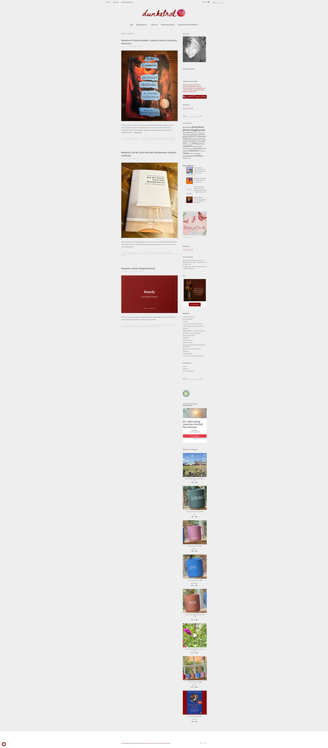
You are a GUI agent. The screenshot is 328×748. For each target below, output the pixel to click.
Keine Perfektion (134, 139)
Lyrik (142, 139)
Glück (204, 140)
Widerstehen (123, 255)
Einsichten (163, 325)
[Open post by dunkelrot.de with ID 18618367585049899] (195, 567)
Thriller (199, 156)
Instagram (203, 2)
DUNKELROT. (128, 743)
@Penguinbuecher (156, 138)
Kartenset (195, 146)
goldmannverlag (197, 142)
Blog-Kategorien (141, 25)
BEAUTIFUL (194, 136)
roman (186, 153)
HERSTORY (185, 328)
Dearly (159, 325)
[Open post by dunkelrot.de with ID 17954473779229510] (195, 532)
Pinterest (208, 2)
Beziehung (202, 136)
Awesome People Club (188, 317)
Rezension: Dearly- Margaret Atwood (138, 268)
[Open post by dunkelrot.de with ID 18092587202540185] (195, 635)
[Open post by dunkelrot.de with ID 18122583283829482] (195, 601)
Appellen (149, 252)
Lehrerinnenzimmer (188, 340)
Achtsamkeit (202, 132)
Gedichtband (128, 139)
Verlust (188, 158)
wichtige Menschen (188, 353)
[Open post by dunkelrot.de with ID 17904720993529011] (195, 703)
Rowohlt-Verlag (192, 153)
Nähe (200, 151)
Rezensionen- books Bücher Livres (132, 138)
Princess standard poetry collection (155, 139)
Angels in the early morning (189, 134)
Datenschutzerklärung (126, 2)
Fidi (131, 46)
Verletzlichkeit (172, 139)
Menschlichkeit (139, 326)
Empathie (168, 325)
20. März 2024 (124, 158)
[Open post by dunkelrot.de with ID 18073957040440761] (195, 465)
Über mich (154, 25)
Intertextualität (138, 253)
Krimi (196, 148)
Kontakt (108, 2)
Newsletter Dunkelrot (168, 25)
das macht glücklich (188, 319)
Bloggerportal (187, 138)
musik (144, 139)
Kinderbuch (186, 148)
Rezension (203, 151)
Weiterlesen (137, 132)
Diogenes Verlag (201, 138)
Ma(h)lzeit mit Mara (187, 342)
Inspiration (187, 146)
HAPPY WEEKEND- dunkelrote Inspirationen (193, 326)
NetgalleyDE (194, 150)
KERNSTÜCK (186, 338)
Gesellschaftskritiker (131, 253)
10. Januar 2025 (124, 46)
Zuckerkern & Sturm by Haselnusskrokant (193, 356)
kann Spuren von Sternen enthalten (192, 333)
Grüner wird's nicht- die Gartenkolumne (193, 324)
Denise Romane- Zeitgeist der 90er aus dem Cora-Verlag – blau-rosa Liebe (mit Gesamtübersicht (196, 171)
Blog (131, 25)
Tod (203, 156)
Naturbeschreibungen (147, 326)
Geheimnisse (199, 140)
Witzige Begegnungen (156, 326)
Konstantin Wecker (150, 253)
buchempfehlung (195, 138)
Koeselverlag (143, 253)
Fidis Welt (185, 321)
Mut (146, 139)
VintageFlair (186, 351)
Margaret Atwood (132, 326)
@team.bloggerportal (164, 138)
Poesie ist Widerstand (165, 253)
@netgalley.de (187, 127)
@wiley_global (196, 132)
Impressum (116, 2)
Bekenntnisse (169, 252)
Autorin (156, 325)
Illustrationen (202, 144)
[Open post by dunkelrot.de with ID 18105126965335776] (195, 498)
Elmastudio (167, 743)
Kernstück (200, 146)
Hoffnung (195, 144)
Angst (170, 138)
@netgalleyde (198, 127)
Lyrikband (126, 326)
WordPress (152, 743)
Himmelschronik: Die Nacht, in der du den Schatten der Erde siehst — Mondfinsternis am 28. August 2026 (196, 190)
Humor (122, 326)
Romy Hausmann (165, 139)
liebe (139, 139)
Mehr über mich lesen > (189, 69)
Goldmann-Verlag (188, 142)
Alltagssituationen (150, 325)
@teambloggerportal (188, 132)
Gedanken (193, 140)
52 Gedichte (149, 138)
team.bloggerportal (173, 253)
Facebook (206, 2)
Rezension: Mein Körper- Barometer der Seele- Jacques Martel (200, 180)
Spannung (198, 153)
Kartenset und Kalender (189, 335)
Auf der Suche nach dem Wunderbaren (158, 252)
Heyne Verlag (189, 144)
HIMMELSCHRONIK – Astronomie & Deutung (193, 331)
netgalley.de (185, 151)
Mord (202, 148)
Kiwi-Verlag (191, 148)
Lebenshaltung (157, 253)
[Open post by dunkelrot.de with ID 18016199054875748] (195, 668)
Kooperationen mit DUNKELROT (188, 25)
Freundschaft (186, 140)
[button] (4, 744)
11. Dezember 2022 (125, 271)
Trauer (185, 158)
